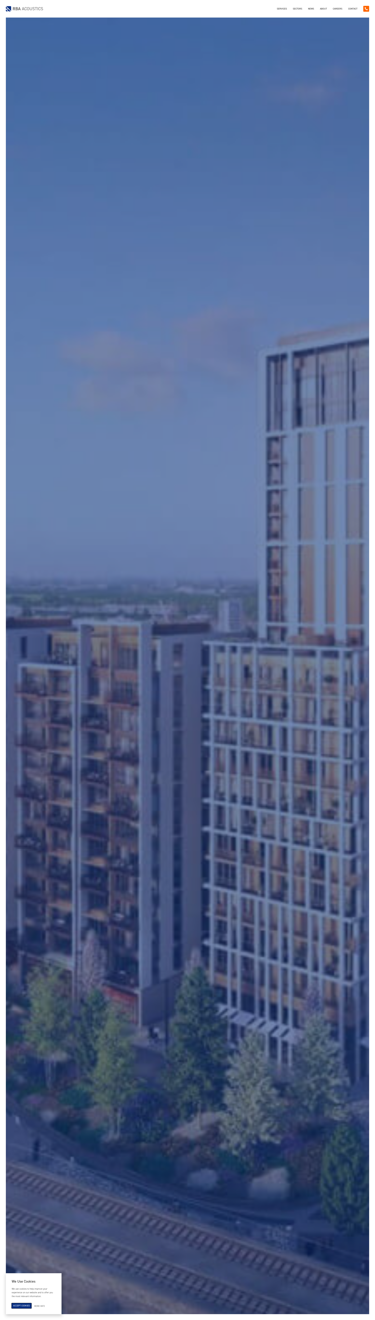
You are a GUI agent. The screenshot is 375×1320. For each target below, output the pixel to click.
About (323, 8)
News (311, 8)
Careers (337, 8)
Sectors (297, 8)
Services (282, 8)
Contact (352, 8)
